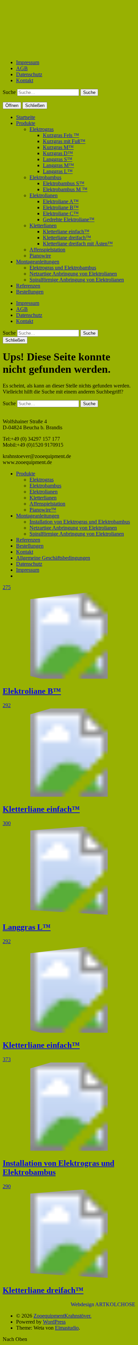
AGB (22, 68)
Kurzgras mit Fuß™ (64, 141)
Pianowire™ (42, 510)
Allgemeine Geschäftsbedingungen (53, 558)
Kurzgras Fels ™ (61, 135)
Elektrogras (41, 129)
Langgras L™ (58, 171)
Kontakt (24, 80)
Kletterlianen (43, 225)
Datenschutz (29, 74)
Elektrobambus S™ (63, 183)
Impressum (27, 62)
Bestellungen (30, 292)
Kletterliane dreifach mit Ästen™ (78, 243)
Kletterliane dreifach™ (67, 237)
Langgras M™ (58, 165)
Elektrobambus (45, 177)
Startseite (25, 117)
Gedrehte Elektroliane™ (68, 219)
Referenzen (28, 286)
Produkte (25, 123)
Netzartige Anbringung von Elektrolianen (73, 273)
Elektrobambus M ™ (65, 189)
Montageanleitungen (37, 261)
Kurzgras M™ (58, 147)
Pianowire (40, 255)
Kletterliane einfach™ (66, 231)
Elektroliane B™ (61, 207)
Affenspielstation (47, 249)
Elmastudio (67, 1328)
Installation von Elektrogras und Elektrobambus (79, 522)
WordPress (54, 1322)
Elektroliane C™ (61, 213)
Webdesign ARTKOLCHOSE (103, 1304)
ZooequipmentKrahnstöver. (62, 1316)
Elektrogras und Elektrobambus (62, 267)
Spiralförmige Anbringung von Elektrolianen (76, 280)
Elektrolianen (43, 195)
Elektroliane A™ (61, 201)
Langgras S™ (57, 159)
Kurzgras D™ (58, 153)
